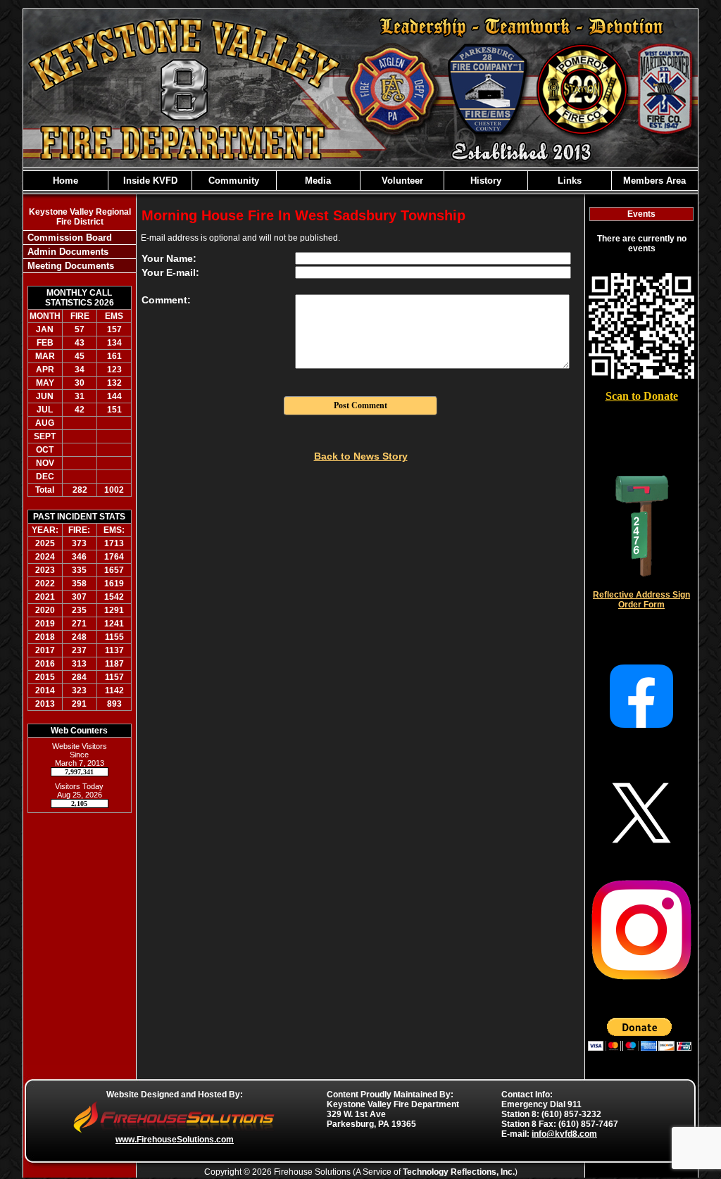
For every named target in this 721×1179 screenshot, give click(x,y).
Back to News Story (361, 456)
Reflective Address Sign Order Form (641, 600)
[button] (150, 180)
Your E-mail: (170, 272)
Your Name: (169, 258)
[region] (360, 180)
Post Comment (360, 405)
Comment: (166, 299)
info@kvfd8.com (564, 1134)
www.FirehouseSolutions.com (174, 1140)
